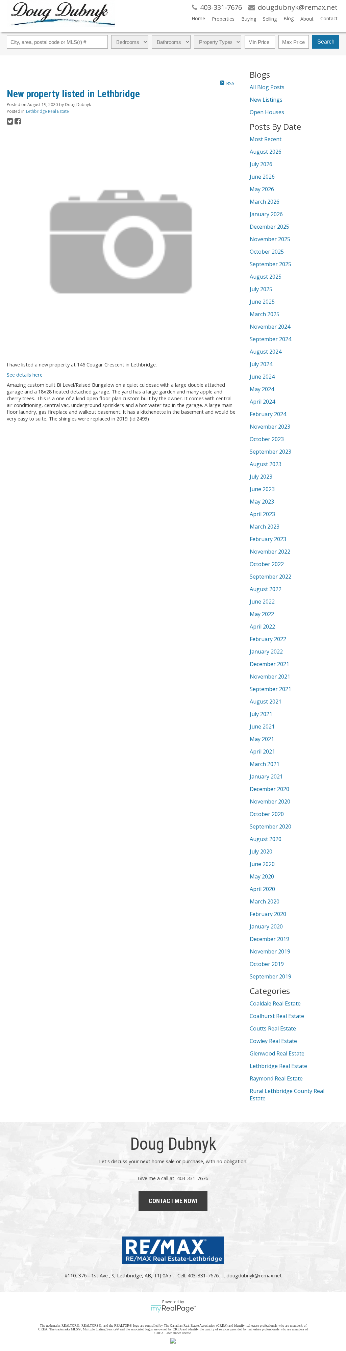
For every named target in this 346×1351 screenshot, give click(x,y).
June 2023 (262, 489)
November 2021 (270, 676)
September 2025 (270, 264)
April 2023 (262, 514)
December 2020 (269, 789)
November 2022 (270, 551)
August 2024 (265, 351)
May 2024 (262, 389)
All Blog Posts (267, 87)
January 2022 (266, 651)
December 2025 (269, 226)
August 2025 (265, 276)
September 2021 (270, 689)
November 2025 (270, 239)
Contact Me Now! (173, 1200)
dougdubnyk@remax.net (254, 1275)
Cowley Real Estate (273, 1041)
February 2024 (268, 414)
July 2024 (261, 364)
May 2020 (262, 876)
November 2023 (270, 426)
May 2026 (262, 189)
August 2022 (265, 589)
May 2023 (262, 501)
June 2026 (262, 176)
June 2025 (262, 301)
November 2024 (270, 326)
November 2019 (270, 951)
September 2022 (270, 576)
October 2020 (267, 814)
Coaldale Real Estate (275, 1003)
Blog (288, 18)
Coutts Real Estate (273, 1028)
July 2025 (261, 289)
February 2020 (268, 914)
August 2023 (265, 464)
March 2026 (264, 201)
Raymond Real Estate (276, 1078)
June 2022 (262, 601)
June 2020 (262, 864)
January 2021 (266, 776)
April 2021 (262, 751)
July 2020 (261, 851)
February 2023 (268, 539)
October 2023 (267, 439)
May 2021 (262, 739)
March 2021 (264, 764)
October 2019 (267, 964)
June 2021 (262, 726)
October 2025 (267, 251)
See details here (25, 374)
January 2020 (266, 926)
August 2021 (265, 701)
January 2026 (266, 214)
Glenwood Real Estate (277, 1053)
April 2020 (262, 889)
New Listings (266, 99)
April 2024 (262, 401)
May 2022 (262, 614)
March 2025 (264, 314)
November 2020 (270, 801)
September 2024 (270, 339)
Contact (329, 18)
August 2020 (265, 839)
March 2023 (264, 526)
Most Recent (265, 139)
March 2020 (264, 901)
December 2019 (269, 939)
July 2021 (261, 714)
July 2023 (261, 476)
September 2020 (270, 826)
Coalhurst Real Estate (277, 1016)
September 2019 (270, 976)
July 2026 (261, 164)
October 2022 (267, 564)
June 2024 (262, 376)
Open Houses (267, 112)
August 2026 (265, 151)
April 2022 (262, 626)
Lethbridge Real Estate (47, 111)
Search (326, 42)
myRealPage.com (173, 1309)
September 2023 (270, 451)
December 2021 (269, 664)
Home (198, 18)
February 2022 (268, 639)
